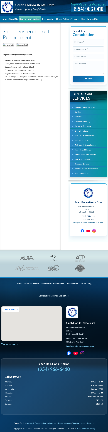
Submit (88, 79)
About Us (13, 19)
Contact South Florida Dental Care (54, 296)
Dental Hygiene (81, 131)
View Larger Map (8, 344)
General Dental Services (85, 107)
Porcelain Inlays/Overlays (85, 155)
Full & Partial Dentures (84, 136)
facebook (82, 231)
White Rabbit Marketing (86, 429)
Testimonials (48, 19)
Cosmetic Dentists (34, 423)
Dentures (90, 423)
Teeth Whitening (82, 173)
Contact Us (92, 19)
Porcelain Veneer (49, 423)
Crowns (78, 117)
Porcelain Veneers (82, 159)
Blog (83, 19)
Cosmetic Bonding (82, 121)
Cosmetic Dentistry (83, 126)
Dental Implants (81, 140)
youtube (88, 231)
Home (4, 19)
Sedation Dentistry (82, 164)
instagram (94, 231)
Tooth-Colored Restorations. (86, 169)
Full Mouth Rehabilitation (85, 145)
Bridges (78, 112)
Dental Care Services (29, 19)
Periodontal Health (83, 150)
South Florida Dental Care (27, 7)
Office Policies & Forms (67, 19)
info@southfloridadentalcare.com (88, 222)
